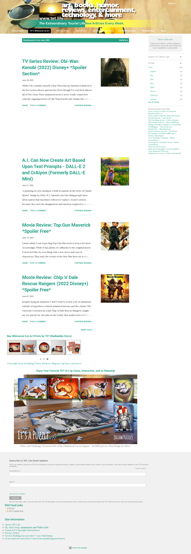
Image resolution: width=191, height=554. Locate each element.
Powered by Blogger (79, 548)
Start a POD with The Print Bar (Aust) (164, 116)
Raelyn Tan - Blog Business (159, 129)
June (152, 79)
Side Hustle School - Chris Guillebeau (163, 122)
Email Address (15, 471)
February (154, 95)
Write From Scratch (156, 147)
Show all (123, 40)
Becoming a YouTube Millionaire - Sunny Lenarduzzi (162, 134)
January (153, 99)
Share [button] (25, 105)
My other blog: (27, 527)
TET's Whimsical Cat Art (40, 31)
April (152, 87)
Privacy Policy (12, 533)
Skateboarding (148, 31)
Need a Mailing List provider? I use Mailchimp (29, 535)
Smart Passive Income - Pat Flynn (162, 131)
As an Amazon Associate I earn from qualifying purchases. (35, 538)
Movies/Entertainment (102, 31)
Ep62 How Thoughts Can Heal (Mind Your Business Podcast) (163, 150)
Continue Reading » (83, 105)
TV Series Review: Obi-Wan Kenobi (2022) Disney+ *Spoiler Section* (54, 67)
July (151, 75)
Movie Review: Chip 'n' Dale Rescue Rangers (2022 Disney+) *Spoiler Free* (55, 283)
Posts (11, 508)
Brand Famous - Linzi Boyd (159, 118)
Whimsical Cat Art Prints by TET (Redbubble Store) (42, 336)
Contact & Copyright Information (22, 530)
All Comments (15, 511)
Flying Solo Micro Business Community (164, 124)
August (153, 71)
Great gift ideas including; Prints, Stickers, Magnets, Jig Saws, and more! (44, 363)
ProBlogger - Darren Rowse (160, 127)
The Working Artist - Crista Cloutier (163, 120)
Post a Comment (38, 105)
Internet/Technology (127, 31)
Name (12, 482)
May (152, 83)
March (153, 91)
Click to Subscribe (165, 39)
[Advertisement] (60, 53)
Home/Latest (17, 31)
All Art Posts (81, 31)
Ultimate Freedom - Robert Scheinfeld (164, 153)
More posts (86, 330)
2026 (150, 67)
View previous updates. (17, 494)
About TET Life (12, 524)
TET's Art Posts (62, 31)
